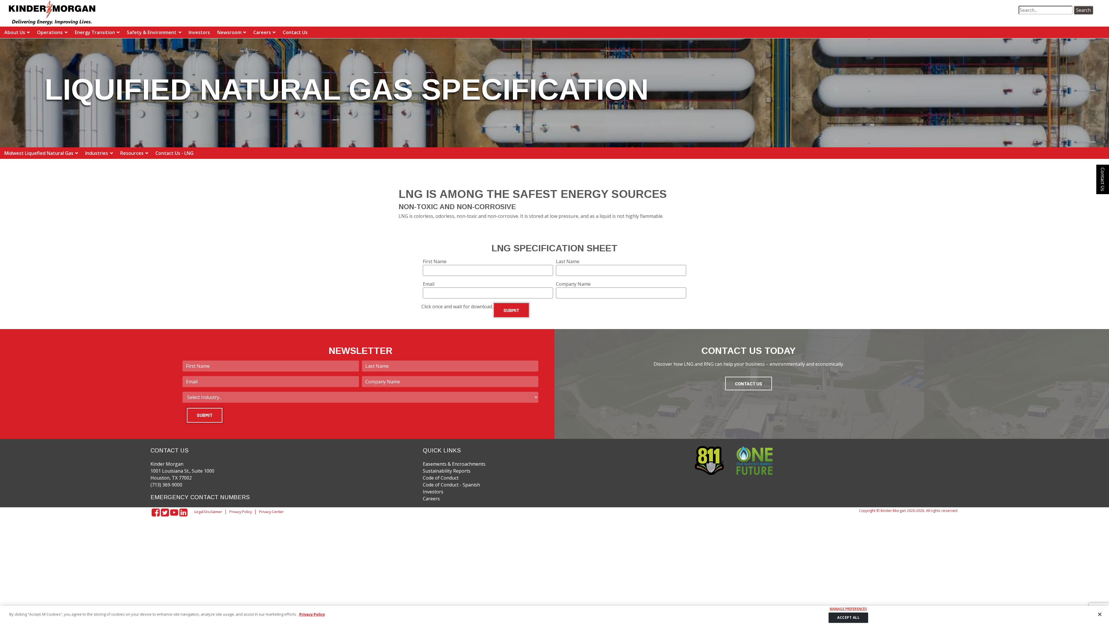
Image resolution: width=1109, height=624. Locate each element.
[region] (554, 615)
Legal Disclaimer (208, 511)
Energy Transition (95, 32)
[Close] (1099, 614)
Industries (96, 153)
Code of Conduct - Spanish (451, 485)
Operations (50, 32)
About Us (14, 32)
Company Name (573, 284)
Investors (199, 32)
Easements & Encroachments (454, 464)
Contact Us (295, 32)
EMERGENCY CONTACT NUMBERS (200, 497)
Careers (262, 32)
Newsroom (229, 32)
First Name (434, 261)
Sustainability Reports (446, 471)
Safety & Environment (151, 32)
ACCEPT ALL (848, 617)
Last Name (567, 261)
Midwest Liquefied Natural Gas (38, 153)
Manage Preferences (848, 609)
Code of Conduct (441, 478)
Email (428, 284)
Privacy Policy (240, 511)
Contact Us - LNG (174, 153)
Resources (132, 153)
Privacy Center (271, 511)
